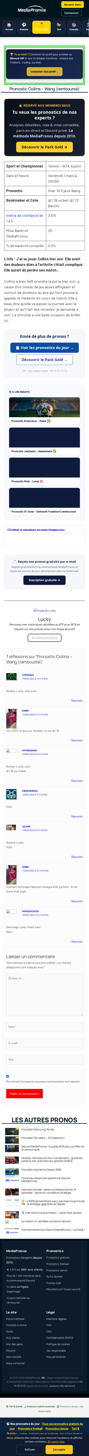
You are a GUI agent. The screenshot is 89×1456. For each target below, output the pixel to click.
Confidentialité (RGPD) (59, 1338)
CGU (49, 1331)
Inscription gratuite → (44, 580)
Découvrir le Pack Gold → (44, 146)
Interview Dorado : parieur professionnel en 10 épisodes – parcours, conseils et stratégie (48, 1191)
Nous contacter (15, 1363)
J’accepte (59, 1449)
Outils (9, 1331)
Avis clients (13, 1338)
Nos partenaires (56, 1357)
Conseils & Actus (16, 1325)
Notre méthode (15, 1319)
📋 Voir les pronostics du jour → (44, 347)
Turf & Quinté (15, 1406)
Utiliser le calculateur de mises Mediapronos (38, 529)
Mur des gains (14, 1344)
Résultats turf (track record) (63, 1289)
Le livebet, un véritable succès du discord (45, 1221)
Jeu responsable (56, 1350)
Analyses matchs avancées (41, 1406)
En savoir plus (56, 1441)
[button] (44, 530)
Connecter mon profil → (44, 71)
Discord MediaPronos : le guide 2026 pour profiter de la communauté (52, 1147)
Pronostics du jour (69, 1406)
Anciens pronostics (44, 638)
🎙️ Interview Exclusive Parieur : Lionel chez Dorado (51, 1213)
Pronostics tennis (56, 1270)
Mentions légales (56, 1319)
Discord (10, 1350)
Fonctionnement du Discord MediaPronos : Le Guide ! (53, 1230)
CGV (49, 1325)
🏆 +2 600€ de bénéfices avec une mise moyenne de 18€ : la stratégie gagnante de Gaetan (52, 1202)
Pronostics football (57, 1264)
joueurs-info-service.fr (62, 1386)
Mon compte (13, 1357)
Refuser (30, 1449)
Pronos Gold (53, 1283)
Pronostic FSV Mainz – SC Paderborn (42, 1138)
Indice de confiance (22, 215)
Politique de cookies (58, 1344)
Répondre (77, 700)
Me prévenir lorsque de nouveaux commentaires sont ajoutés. (43, 1081)
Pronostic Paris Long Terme (37, 1129)
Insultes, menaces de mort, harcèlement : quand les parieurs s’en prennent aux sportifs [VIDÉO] (52, 1159)
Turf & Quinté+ (54, 1276)
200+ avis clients (32, 1269)
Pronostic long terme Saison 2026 (41, 1169)
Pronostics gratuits (58, 1257)
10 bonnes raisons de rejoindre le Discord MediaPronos (45, 1179)
